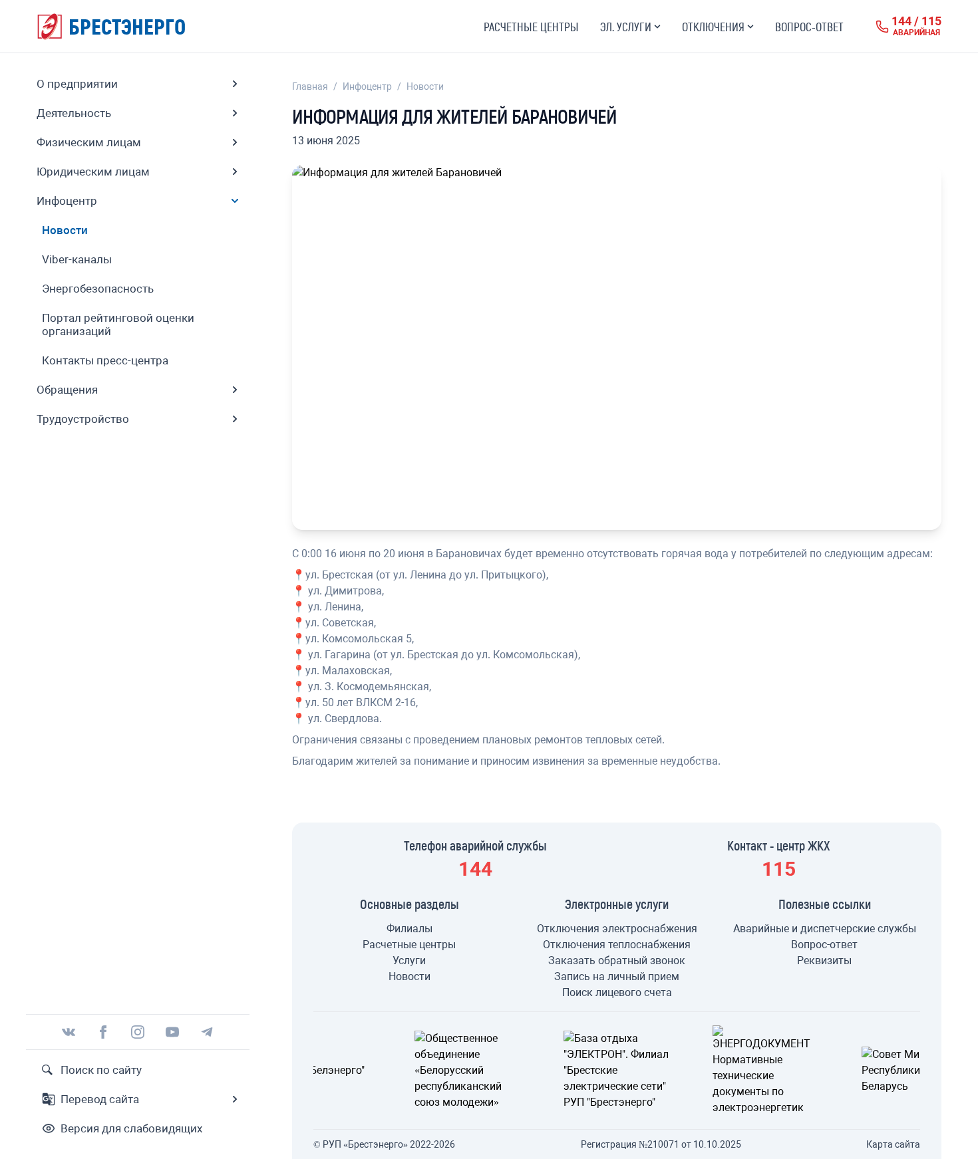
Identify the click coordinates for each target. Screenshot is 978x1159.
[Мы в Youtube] (172, 1032)
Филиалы (409, 928)
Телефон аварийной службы (475, 845)
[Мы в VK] (69, 1032)
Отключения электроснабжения (617, 928)
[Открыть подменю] (234, 83)
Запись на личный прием (616, 976)
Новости (425, 86)
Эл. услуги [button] (625, 26)
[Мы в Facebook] (103, 1032)
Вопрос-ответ (809, 26)
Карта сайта (893, 1144)
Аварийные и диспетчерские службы (824, 928)
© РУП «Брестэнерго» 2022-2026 (384, 1144)
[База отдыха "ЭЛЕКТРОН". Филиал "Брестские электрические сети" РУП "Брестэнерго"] (496, 1070)
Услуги (409, 960)
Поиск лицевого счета (617, 992)
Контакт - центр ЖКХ (778, 845)
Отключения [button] (713, 26)
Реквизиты (824, 960)
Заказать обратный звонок (616, 960)
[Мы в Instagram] (138, 1032)
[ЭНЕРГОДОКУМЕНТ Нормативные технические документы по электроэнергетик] (645, 1070)
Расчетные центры (531, 26)
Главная (310, 86)
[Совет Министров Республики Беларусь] (794, 1070)
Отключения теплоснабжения (617, 944)
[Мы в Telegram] (207, 1032)
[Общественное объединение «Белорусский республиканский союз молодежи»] (347, 1070)
